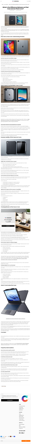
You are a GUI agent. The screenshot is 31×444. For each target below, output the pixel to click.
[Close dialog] (29, 213)
